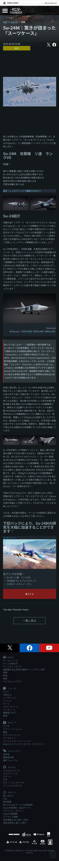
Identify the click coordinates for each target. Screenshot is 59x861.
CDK (5, 779)
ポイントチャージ (51, 3)
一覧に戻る (29, 620)
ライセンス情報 (10, 817)
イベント (7, 701)
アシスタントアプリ (12, 681)
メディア (11, 723)
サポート (11, 792)
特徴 (5, 672)
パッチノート (9, 710)
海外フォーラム (10, 760)
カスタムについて (11, 770)
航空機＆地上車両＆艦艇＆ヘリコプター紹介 (24, 669)
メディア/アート (10, 707)
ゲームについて (10, 660)
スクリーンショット (12, 729)
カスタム (11, 767)
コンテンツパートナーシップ (17, 741)
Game (10, 657)
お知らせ (7, 695)
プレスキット (9, 738)
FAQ (5, 799)
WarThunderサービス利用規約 (18, 805)
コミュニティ (13, 751)
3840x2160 (49, 331)
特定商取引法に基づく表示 (15, 820)
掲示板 (6, 754)
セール (6, 704)
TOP (5, 22)
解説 (17, 48)
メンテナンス (9, 698)
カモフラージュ (10, 773)
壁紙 (5, 732)
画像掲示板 (8, 757)
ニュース (14, 22)
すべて (6, 692)
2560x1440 (38, 331)
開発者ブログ (9, 713)
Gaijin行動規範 (10, 814)
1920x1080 (26, 331)
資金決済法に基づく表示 (14, 823)
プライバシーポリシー (13, 811)
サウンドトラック (11, 735)
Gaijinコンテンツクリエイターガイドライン (24, 744)
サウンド (7, 776)
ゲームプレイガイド (12, 666)
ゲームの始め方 (10, 663)
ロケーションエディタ (13, 782)
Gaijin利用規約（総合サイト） (17, 808)
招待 (5, 675)
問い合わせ (8, 796)
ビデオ (6, 726)
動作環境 (7, 802)
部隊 (5, 678)
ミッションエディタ (12, 785)
